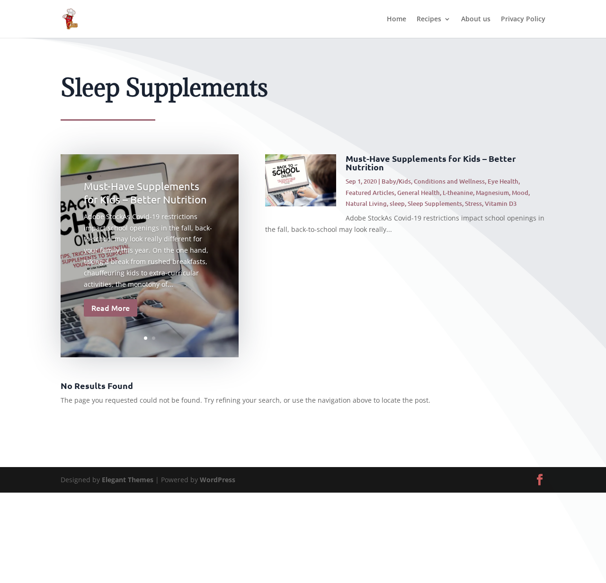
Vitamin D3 (501, 203)
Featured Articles (370, 192)
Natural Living (366, 203)
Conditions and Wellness (449, 181)
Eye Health (503, 181)
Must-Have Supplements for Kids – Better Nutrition (431, 162)
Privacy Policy (523, 19)
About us (475, 19)
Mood (520, 192)
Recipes (429, 19)
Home (396, 19)
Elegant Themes (127, 479)
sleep (397, 203)
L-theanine (458, 192)
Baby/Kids (396, 181)
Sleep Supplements (435, 203)
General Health (418, 192)
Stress (473, 203)
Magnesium (492, 192)
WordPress (217, 479)
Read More (110, 307)
